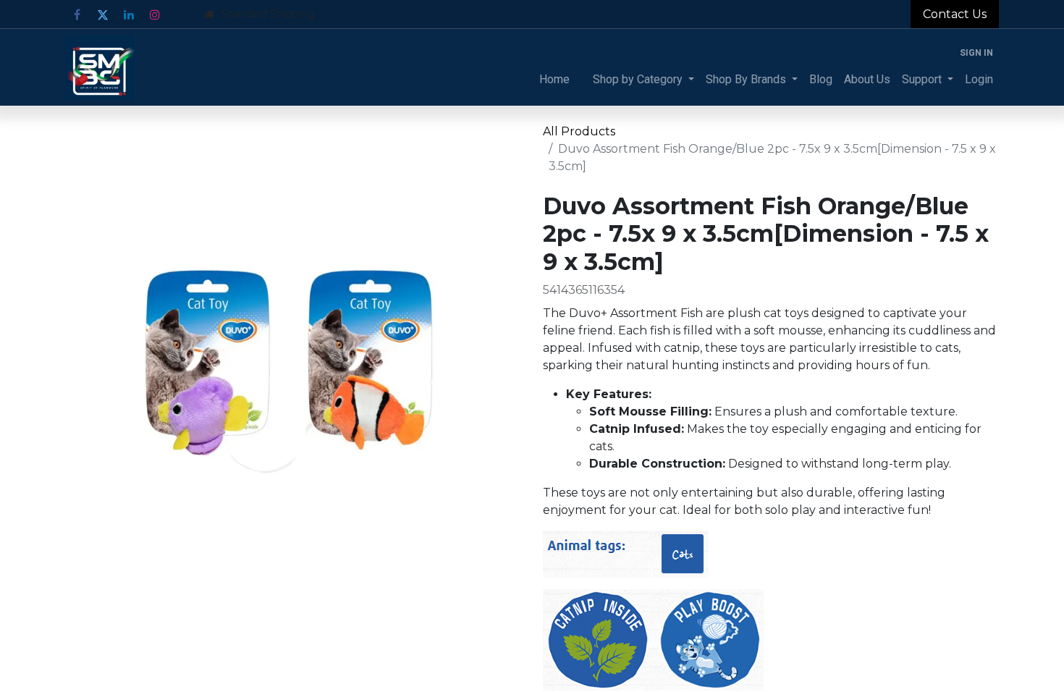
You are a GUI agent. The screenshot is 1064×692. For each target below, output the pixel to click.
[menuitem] (554, 79)
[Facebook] (76, 14)
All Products (579, 131)
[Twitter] (102, 14)
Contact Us (955, 14)
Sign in (976, 53)
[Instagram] (154, 14)
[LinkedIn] (128, 14)
